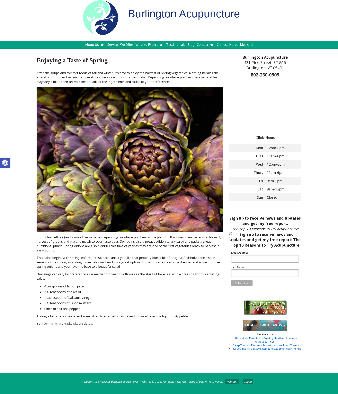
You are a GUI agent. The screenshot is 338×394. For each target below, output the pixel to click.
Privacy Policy (213, 381)
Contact (202, 44)
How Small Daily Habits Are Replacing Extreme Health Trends (266, 348)
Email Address (239, 252)
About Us (92, 44)
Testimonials (175, 44)
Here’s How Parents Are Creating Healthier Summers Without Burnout (266, 339)
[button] (5, 163)
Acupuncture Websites (96, 381)
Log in (248, 381)
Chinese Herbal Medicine (235, 44)
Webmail (231, 381)
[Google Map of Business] (265, 101)
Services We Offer (120, 44)
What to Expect (147, 44)
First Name (238, 267)
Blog (191, 44)
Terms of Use (195, 381)
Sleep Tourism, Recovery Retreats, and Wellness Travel (265, 345)
